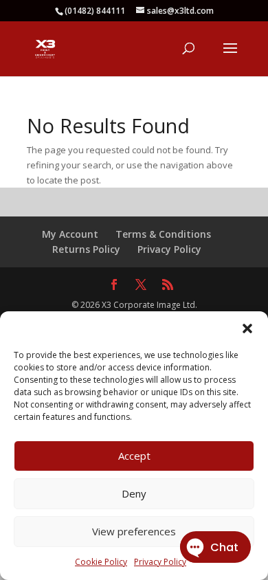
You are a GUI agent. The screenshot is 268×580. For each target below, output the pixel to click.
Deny (134, 493)
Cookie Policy (101, 562)
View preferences (134, 531)
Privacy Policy (169, 249)
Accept (134, 455)
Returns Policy (86, 249)
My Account (70, 234)
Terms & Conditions (163, 234)
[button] (247, 328)
